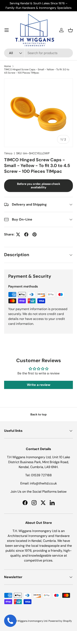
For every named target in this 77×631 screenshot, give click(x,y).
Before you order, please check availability (38, 185)
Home (7, 66)
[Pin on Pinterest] (34, 234)
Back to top (38, 414)
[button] (70, 30)
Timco (8, 153)
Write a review (38, 385)
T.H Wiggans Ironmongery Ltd (30, 621)
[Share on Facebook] (26, 234)
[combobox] (38, 53)
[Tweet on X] (18, 234)
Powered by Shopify (60, 621)
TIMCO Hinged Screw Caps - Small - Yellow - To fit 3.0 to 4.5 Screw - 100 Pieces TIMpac (36, 71)
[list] (38, 113)
